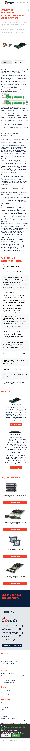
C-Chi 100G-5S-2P (15, 434)
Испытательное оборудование (10, 659)
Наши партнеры (5, 707)
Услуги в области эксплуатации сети (11, 692)
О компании (4, 702)
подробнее (20, 733)
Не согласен (6, 735)
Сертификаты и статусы (8, 705)
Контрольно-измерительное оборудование (13, 656)
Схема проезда (10, 632)
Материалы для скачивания (9, 718)
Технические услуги (6, 690)
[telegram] (18, 2)
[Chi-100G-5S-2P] (20, 46)
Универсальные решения (8, 673)
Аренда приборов (6, 695)
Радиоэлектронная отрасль (9, 678)
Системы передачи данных (9, 661)
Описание (6, 62)
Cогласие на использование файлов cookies (14, 721)
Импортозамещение (7, 665)
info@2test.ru (9, 629)
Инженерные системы (7, 663)
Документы (19, 62)
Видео (3, 709)
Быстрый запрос (27, 2)
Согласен (16, 735)
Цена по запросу (16, 424)
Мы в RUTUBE (9, 636)
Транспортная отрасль (7, 682)
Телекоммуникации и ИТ (8, 680)
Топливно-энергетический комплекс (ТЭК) (13, 675)
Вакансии (4, 716)
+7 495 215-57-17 (10, 626)
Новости (3, 711)
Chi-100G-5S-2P (16, 404)
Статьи (3, 714)
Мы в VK (6, 639)
